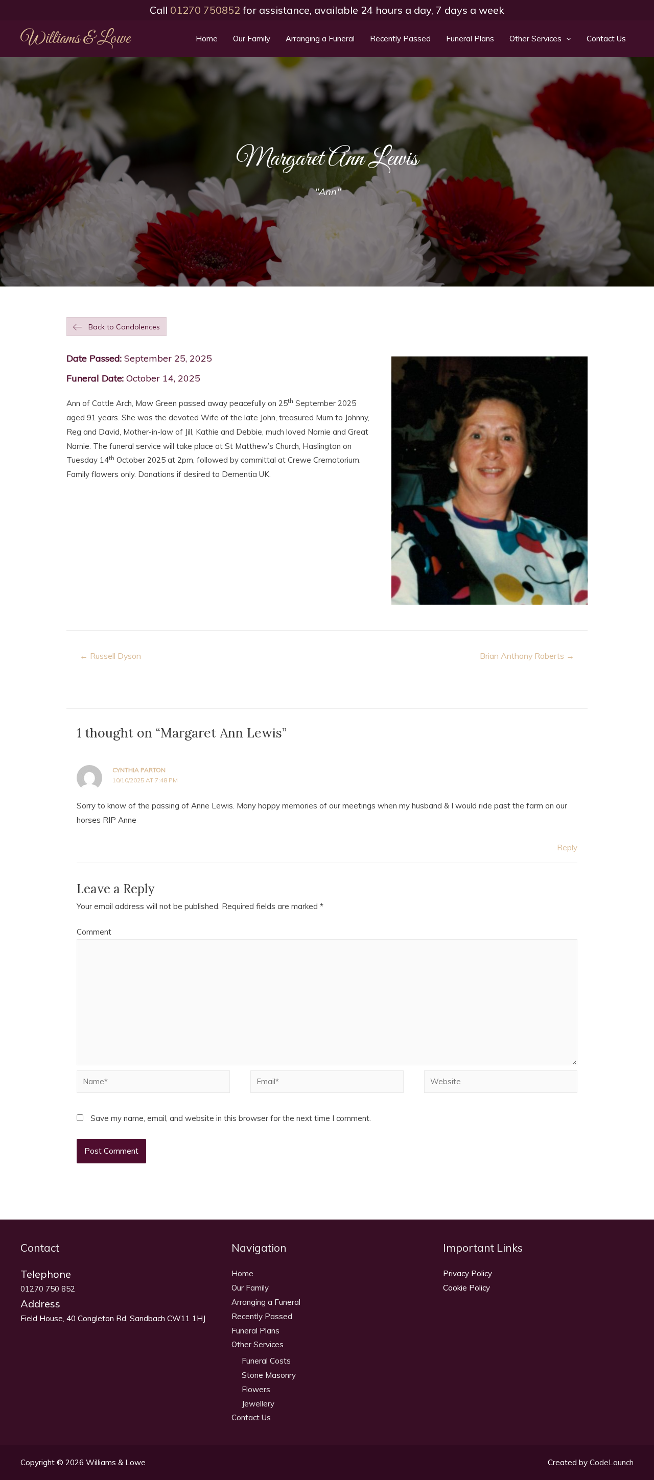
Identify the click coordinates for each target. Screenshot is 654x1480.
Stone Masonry (269, 1375)
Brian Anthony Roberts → (527, 656)
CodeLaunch (612, 1462)
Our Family (251, 38)
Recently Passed (400, 38)
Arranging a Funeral (320, 38)
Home (207, 38)
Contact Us (606, 38)
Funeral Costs (266, 1361)
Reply (567, 847)
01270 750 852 (47, 1289)
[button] (116, 327)
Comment (94, 932)
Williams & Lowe (75, 39)
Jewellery (258, 1404)
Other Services (535, 38)
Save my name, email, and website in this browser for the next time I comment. (230, 1118)
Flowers (256, 1389)
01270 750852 (205, 10)
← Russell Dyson (110, 656)
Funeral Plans (470, 38)
